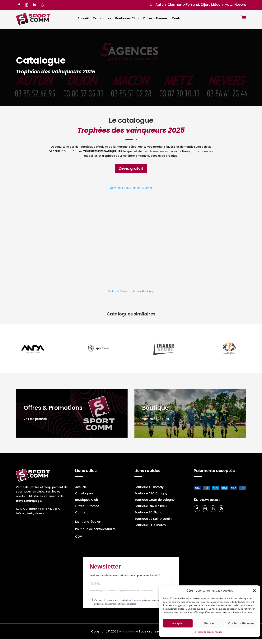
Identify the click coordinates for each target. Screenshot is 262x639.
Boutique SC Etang (148, 512)
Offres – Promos (155, 18)
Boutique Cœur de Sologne (154, 500)
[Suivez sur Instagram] (27, 5)
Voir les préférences (241, 623)
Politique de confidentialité (208, 631)
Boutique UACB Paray (150, 525)
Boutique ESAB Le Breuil (151, 506)
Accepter (178, 623)
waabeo (128, 631)
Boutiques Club (127, 18)
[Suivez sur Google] (42, 5)
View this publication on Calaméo (131, 188)
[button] (254, 591)
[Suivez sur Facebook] (19, 5)
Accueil (83, 18)
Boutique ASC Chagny (150, 493)
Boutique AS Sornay (149, 487)
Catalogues (102, 18)
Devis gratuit (131, 168)
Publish (112, 291)
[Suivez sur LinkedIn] (34, 5)
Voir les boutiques (155, 419)
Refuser (209, 623)
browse (137, 291)
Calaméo (124, 291)
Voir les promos (35, 419)
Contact (178, 18)
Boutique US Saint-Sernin (153, 519)
